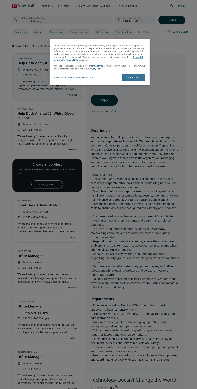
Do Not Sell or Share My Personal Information (74, 77)
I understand (133, 77)
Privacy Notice (96, 69)
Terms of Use (97, 66)
